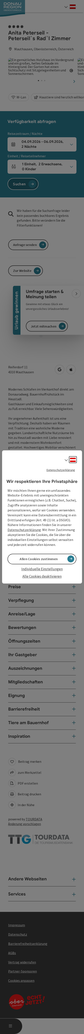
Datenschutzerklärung (61, 470)
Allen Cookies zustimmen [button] (39, 559)
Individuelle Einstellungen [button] (42, 569)
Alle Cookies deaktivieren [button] (42, 576)
